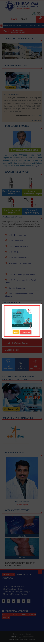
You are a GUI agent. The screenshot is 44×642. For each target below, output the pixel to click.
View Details (26, 332)
